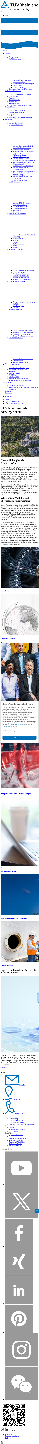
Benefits (11, 114)
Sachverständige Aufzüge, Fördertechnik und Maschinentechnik (25, 159)
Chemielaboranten (19, 82)
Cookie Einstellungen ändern (11, 731)
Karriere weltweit (14, 373)
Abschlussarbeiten (14, 100)
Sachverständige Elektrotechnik (23, 166)
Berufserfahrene (10, 107)
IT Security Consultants (20, 206)
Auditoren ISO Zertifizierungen (23, 332)
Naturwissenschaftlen (16, 338)
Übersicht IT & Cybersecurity (22, 203)
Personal (16, 242)
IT (9, 1136)
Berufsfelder (9, 119)
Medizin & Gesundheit (16, 249)
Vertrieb (15, 247)
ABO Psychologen (19, 272)
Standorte (12, 371)
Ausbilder (16, 304)
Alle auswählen (19, 738)
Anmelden (8, 15)
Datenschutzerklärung (16, 724)
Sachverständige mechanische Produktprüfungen (22, 174)
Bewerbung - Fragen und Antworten (20, 89)
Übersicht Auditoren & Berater (23, 330)
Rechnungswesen (18, 244)
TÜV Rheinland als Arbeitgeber (19, 368)
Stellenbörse (9, 391)
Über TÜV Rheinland (12, 364)
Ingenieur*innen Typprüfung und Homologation (23, 152)
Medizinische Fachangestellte (22, 279)
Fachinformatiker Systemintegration (24, 83)
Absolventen (13, 101)
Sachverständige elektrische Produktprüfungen (21, 168)
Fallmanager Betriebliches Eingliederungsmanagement (22, 276)
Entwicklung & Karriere (16, 112)
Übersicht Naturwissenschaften (23, 359)
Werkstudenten (13, 96)
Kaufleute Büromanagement (22, 80)
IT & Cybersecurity (15, 182)
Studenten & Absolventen (13, 91)
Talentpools (8, 382)
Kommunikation (18, 238)
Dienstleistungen (14, 1119)
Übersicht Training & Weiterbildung (24, 302)
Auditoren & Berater (15, 309)
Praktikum (12, 98)
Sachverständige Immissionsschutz (24, 171)
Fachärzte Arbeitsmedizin (21, 274)
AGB (6, 1438)
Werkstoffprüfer (18, 87)
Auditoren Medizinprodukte (22, 334)
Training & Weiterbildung (17, 281)
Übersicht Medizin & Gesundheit (23, 270)
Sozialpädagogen (18, 306)
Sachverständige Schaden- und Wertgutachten (22, 177)
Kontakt (3, 1067)
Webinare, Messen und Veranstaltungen (21, 1124)
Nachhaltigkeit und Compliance (19, 378)
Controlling (16, 237)
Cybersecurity (17, 212)
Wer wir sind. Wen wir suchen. (18, 369)
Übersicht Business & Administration (25, 235)
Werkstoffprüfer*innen (20, 180)
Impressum (8, 1434)
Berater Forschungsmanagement (23, 336)
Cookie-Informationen (9, 726)
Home (7, 399)
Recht (15, 246)
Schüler (7, 53)
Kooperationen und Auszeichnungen (20, 380)
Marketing (16, 240)
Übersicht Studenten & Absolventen (20, 94)
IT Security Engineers (20, 208)
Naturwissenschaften (15, 1145)
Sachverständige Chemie (21, 362)
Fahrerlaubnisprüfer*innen (21, 149)
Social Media (13, 375)
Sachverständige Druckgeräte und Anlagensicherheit (23, 163)
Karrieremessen (14, 103)
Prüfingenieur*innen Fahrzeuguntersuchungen (21, 156)
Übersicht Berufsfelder (16, 123)
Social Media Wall (8, 871)
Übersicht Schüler (14, 57)
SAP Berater (17, 210)
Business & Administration (17, 214)
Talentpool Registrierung (16, 386)
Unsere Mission (14, 377)
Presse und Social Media (16, 1122)
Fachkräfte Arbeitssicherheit (22, 148)
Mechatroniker (17, 85)
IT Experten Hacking (20, 205)
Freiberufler (12, 116)
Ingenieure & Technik (16, 125)
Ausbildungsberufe (15, 59)
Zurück (4, 50)
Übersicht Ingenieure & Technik (23, 146)
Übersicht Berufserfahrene (17, 110)
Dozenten (16, 307)
